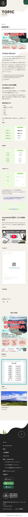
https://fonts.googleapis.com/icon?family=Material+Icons (14, 198)
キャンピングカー (7, 445)
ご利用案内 (6, 452)
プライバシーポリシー (7, 508)
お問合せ (5, 474)
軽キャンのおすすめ (8, 459)
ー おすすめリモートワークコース (12, 462)
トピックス (6, 456)
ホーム (4, 442)
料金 (4, 449)
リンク (20, 192)
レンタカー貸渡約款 (19, 508)
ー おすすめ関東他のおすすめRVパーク (13, 467)
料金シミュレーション (9, 471)
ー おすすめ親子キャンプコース (11, 465)
